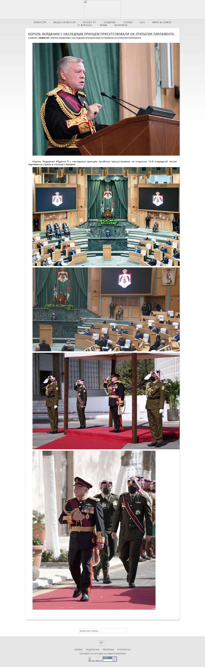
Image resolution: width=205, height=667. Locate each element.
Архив (103, 25)
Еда (142, 22)
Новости (40, 22)
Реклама (108, 649)
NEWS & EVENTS (162, 22)
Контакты (121, 25)
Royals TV (89, 22)
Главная (32, 38)
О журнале (85, 25)
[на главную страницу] (102, 9)
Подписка (92, 649)
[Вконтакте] (102, 644)
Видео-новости (64, 22)
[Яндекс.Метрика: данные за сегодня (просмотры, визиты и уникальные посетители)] (95, 659)
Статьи (127, 22)
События (109, 22)
